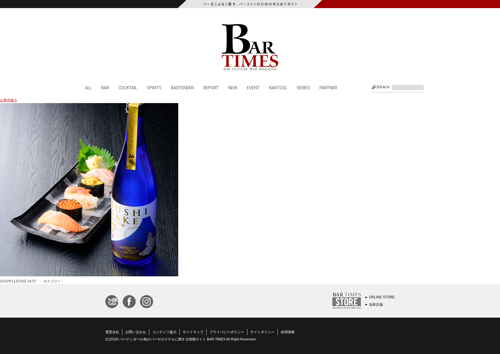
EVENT (253, 87)
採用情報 (288, 332)
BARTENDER (182, 87)
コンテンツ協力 (164, 332)
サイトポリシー (262, 332)
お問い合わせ (135, 332)
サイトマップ (193, 332)
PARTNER (328, 87)
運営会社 (112, 332)
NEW (232, 87)
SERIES (303, 87)
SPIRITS (154, 87)
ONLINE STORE (382, 297)
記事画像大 (8, 100)
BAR (105, 87)
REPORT (211, 87)
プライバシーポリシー (226, 332)
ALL (88, 87)
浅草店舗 (376, 305)
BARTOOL (278, 87)
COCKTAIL (128, 87)
